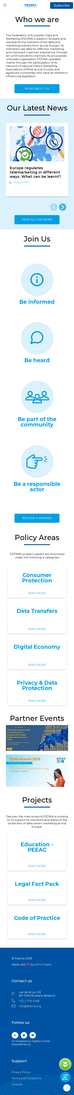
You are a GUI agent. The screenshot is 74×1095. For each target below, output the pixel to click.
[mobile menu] (5, 5)
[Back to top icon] (66, 1087)
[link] (37, 738)
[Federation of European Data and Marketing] (37, 5)
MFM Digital (43, 964)
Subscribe (62, 5)
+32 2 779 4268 (29, 1001)
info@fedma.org (30, 1006)
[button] (62, 207)
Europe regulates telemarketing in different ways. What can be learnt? (35, 172)
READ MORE (37, 593)
